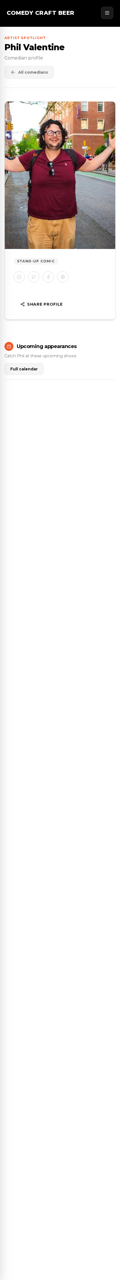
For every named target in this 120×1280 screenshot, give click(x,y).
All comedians (33, 72)
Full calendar (24, 368)
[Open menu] (107, 13)
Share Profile (45, 304)
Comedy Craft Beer (41, 12)
